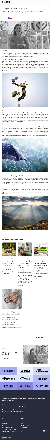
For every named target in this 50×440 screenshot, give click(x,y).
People (22, 423)
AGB (3, 425)
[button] (2, 437)
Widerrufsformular (7, 427)
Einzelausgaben (25, 425)
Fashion (23, 420)
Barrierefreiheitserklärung (9, 431)
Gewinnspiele (24, 427)
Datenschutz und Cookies (9, 429)
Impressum (4, 423)
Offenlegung (5, 421)
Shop (22, 429)
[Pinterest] (11, 18)
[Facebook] (8, 18)
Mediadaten (5, 420)
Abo (22, 431)
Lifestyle (23, 421)
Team (3, 418)
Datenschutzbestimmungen (18, 409)
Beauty (23, 418)
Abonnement (7, 358)
